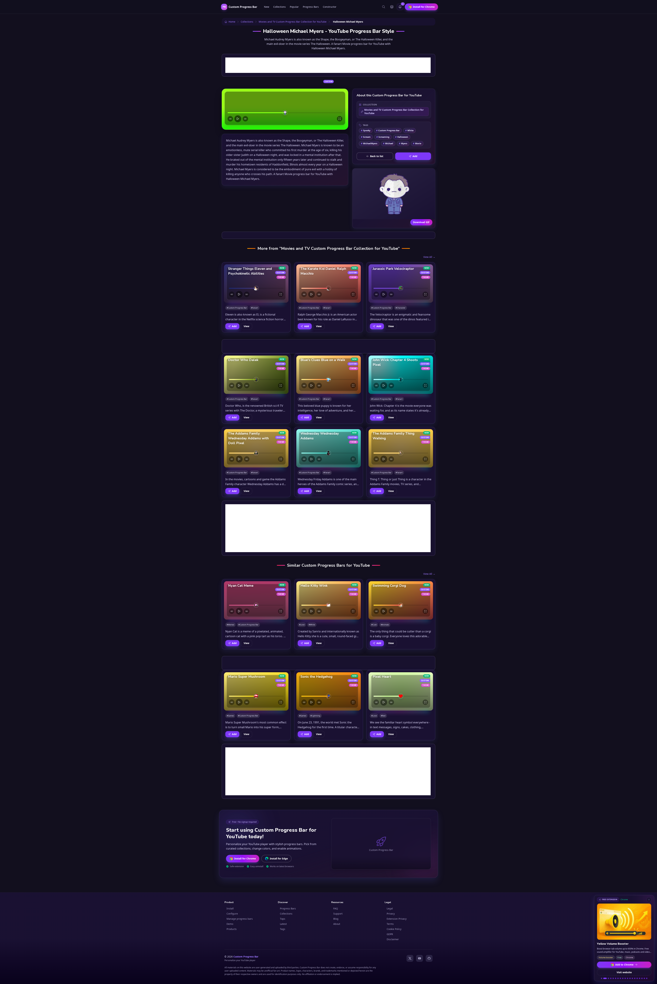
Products (232, 929)
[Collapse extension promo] (649, 899)
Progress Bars (311, 6)
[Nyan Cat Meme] (256, 600)
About (336, 923)
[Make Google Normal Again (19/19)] (646, 978)
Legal (390, 908)
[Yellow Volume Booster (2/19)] (604, 978)
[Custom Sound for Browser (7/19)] (618, 978)
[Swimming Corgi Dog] (400, 600)
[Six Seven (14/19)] (634, 978)
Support (338, 913)
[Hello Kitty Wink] (328, 600)
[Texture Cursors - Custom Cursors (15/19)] (637, 978)
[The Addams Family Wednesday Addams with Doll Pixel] (256, 448)
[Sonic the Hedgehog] (328, 691)
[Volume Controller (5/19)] (613, 978)
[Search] (383, 6)
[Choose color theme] (391, 6)
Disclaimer (393, 939)
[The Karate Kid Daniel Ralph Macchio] (328, 283)
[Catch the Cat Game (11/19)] (627, 978)
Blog (335, 918)
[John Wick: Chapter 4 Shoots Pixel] (400, 374)
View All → (429, 257)
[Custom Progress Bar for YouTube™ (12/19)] (630, 978)
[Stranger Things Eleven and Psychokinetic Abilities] (256, 283)
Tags (282, 929)
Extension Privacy (397, 918)
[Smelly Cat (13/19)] (632, 978)
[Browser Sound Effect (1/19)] (601, 978)
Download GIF (421, 222)
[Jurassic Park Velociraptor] (400, 283)
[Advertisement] (328, 65)
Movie (417, 143)
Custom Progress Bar (388, 130)
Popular (294, 6)
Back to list (376, 156)
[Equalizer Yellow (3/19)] (607, 978)
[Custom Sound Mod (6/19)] (615, 978)
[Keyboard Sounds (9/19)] (622, 978)
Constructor (329, 6)
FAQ (335, 908)
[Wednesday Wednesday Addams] (328, 448)
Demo (230, 923)
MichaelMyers (369, 143)
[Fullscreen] (339, 118)
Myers (403, 143)
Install (230, 908)
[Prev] (230, 118)
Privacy (391, 913)
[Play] (237, 118)
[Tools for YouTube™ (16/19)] (639, 978)
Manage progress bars (240, 918)
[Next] (245, 118)
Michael (388, 143)
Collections (279, 6)
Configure (232, 913)
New (266, 6)
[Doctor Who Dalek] (256, 374)
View (246, 326)
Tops (282, 918)
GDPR (390, 934)
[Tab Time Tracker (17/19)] (642, 978)
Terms (390, 923)
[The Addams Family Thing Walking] (400, 448)
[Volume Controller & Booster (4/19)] (610, 978)
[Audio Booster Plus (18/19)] (644, 978)
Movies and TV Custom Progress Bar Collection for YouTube (394, 111)
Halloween (401, 137)
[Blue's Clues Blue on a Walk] (328, 374)
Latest (283, 923)
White (409, 130)
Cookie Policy (394, 929)
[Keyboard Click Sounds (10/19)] (625, 978)
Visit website (624, 972)
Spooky (365, 130)
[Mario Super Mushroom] (256, 691)
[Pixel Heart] (400, 691)
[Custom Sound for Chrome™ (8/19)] (620, 978)
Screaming (382, 137)
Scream (366, 137)
